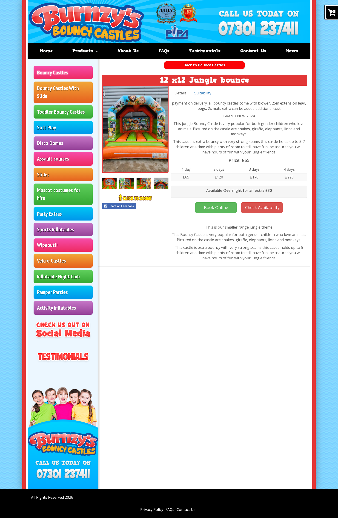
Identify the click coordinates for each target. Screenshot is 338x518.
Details (180, 93)
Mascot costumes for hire (58, 194)
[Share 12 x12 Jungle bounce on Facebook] (135, 206)
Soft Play (46, 127)
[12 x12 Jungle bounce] (135, 129)
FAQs (164, 51)
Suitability (202, 93)
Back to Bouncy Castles (204, 65)
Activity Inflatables (56, 307)
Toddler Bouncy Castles (61, 111)
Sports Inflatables (55, 229)
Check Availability (262, 207)
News (292, 51)
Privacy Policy (151, 509)
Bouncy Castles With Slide (58, 92)
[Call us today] (258, 29)
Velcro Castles (51, 260)
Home (46, 51)
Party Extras (49, 213)
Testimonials (205, 51)
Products (83, 51)
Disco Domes (50, 143)
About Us (128, 51)
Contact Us (253, 51)
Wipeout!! (47, 245)
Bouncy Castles (52, 72)
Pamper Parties (52, 292)
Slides (43, 174)
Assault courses (53, 158)
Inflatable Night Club (58, 276)
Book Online (216, 207)
